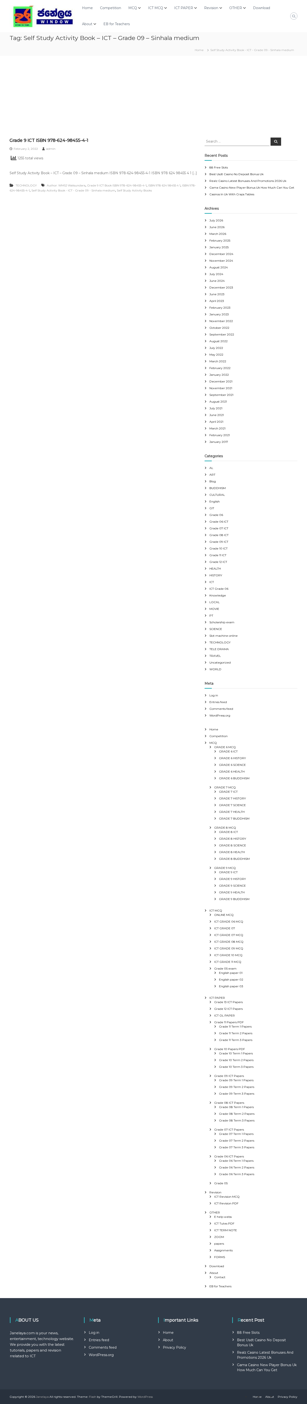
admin (50, 148)
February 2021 (219, 435)
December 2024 (221, 254)
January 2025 (219, 247)
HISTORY (215, 575)
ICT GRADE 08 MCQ (228, 941)
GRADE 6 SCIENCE (232, 765)
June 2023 (216, 294)
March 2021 (217, 428)
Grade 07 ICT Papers (229, 1129)
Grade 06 (216, 515)
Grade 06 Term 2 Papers (236, 1167)
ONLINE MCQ (224, 915)
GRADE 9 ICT (228, 872)
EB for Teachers (116, 24)
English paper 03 (231, 986)
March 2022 (217, 361)
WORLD (215, 669)
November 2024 (221, 260)
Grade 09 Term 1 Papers (236, 1080)
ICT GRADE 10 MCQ (228, 955)
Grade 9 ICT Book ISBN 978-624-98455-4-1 (117, 185)
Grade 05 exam (225, 968)
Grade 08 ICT (219, 535)
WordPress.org (219, 715)
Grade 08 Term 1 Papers (236, 1107)
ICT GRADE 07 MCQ (228, 935)
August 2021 (218, 401)
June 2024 (217, 281)
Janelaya (42, 1396)
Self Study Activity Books (134, 190)
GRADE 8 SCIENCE (232, 845)
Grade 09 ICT (218, 541)
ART (212, 474)
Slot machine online (223, 635)
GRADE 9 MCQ (225, 868)
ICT (211, 582)
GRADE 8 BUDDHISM (234, 859)
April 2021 (216, 421)
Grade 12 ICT (218, 562)
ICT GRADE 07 (224, 928)
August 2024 (218, 267)
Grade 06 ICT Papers (229, 1156)
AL (211, 468)
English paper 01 (230, 973)
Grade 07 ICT (218, 528)
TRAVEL (215, 656)
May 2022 (216, 354)
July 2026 (216, 220)
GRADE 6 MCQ (225, 747)
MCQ (132, 8)
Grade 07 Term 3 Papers (236, 1147)
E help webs (223, 1217)
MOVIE (214, 609)
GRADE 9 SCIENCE (232, 885)
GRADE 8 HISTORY (232, 838)
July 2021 (215, 408)
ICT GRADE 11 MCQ (227, 962)
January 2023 (219, 314)
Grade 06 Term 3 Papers (236, 1174)
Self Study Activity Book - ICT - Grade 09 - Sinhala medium (73, 190)
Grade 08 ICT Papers (229, 1102)
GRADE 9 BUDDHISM (234, 899)
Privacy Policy (174, 1347)
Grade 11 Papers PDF (229, 1022)
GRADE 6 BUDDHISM (234, 778)
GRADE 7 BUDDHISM (234, 818)
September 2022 (221, 334)
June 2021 (216, 415)
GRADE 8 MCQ (225, 827)
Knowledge (217, 595)
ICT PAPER (183, 8)
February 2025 (219, 240)
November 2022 (221, 321)
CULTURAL (217, 495)
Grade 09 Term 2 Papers (236, 1087)
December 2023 (221, 287)
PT (211, 615)
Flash (92, 1396)
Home (87, 8)
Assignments (223, 1250)
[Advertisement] (153, 96)
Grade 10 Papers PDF (229, 1049)
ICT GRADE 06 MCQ (228, 921)
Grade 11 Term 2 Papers (235, 1033)
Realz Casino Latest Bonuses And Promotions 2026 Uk (247, 181)
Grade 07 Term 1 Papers (236, 1134)
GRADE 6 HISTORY (232, 758)
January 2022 (219, 374)
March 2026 (217, 234)
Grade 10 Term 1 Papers (236, 1053)
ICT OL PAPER (224, 1015)
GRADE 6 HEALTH (232, 771)
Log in (213, 695)
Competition (110, 8)
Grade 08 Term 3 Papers (236, 1120)
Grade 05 (221, 1183)
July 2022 (216, 348)
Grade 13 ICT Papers (228, 1002)
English (214, 501)
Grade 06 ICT (218, 521)
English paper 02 (231, 979)
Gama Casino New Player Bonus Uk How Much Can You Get (251, 187)
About (87, 24)
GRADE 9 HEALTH (232, 892)
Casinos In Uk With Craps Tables (231, 194)
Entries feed (218, 702)
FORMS (219, 1257)
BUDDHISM (217, 488)
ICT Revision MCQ (227, 1196)
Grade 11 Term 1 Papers (235, 1026)
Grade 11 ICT (217, 555)
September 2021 (221, 395)
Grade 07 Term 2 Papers (236, 1140)
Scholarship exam (221, 622)
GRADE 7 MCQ (225, 787)
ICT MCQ (155, 8)
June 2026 (216, 227)
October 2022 (219, 327)
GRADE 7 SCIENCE (232, 805)
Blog (212, 481)
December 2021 (220, 381)
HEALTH (215, 568)
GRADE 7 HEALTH (232, 812)
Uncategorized (220, 662)
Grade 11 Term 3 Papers (235, 1040)
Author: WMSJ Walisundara (66, 185)
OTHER (235, 8)
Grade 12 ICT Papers (228, 1009)
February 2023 (219, 307)
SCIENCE (215, 629)
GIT (211, 508)
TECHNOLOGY (26, 185)
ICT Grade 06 (218, 588)
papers (219, 1243)
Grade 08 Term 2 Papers (236, 1113)
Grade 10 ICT (218, 548)
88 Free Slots (218, 167)
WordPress (145, 1396)
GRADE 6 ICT (228, 751)
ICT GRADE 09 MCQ (228, 948)
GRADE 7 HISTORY (232, 798)
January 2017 (218, 442)
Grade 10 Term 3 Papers (236, 1067)
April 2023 (216, 301)
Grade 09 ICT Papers (229, 1076)
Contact (219, 1277)
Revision (211, 8)
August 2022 (218, 341)
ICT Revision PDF (226, 1203)
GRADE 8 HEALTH (232, 852)
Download (261, 8)
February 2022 (219, 368)
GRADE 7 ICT (228, 791)
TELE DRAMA (219, 649)
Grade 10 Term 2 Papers (236, 1060)
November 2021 (220, 388)
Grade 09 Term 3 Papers (236, 1093)
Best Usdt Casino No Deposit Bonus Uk (236, 174)
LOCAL (214, 602)
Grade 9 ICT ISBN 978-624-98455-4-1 (49, 140)
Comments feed (221, 709)
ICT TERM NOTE (225, 1230)
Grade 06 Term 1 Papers (236, 1160)
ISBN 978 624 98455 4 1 (164, 185)
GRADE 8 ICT (228, 832)
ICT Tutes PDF (224, 1223)
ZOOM (219, 1237)
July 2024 (216, 274)
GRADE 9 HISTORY (232, 879)
